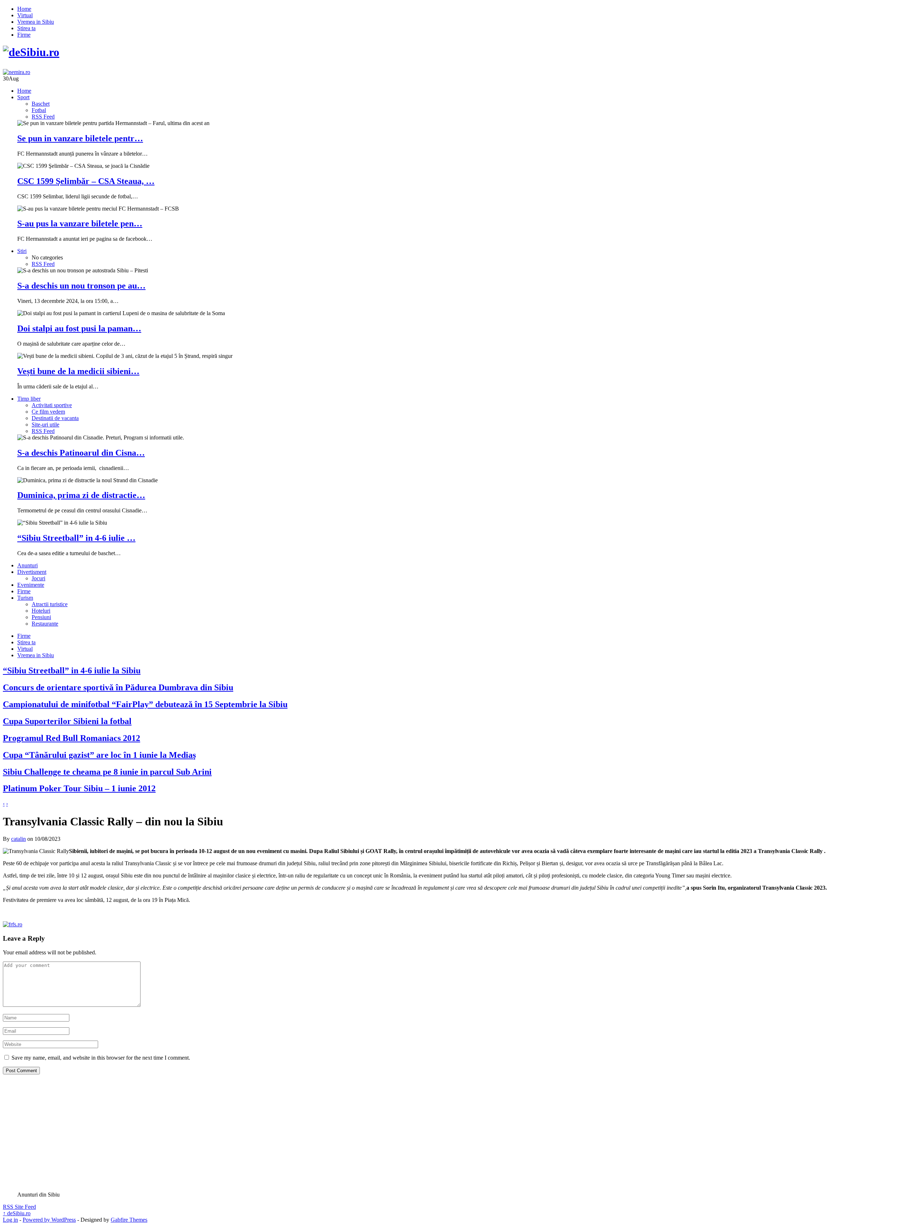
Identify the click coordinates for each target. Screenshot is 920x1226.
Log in (10, 1220)
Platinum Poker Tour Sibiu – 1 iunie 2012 (79, 788)
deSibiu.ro (17, 1213)
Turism (25, 598)
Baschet (41, 104)
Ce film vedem (48, 412)
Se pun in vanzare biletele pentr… (80, 138)
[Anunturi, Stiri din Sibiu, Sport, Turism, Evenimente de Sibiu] (31, 52)
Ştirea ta (26, 28)
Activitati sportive (52, 405)
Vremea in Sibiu (35, 22)
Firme (24, 35)
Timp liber (29, 399)
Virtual (25, 15)
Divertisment (31, 572)
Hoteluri (41, 611)
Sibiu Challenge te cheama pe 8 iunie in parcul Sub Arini (107, 771)
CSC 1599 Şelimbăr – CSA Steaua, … (86, 181)
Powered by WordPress (49, 1220)
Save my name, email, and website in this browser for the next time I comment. (101, 1058)
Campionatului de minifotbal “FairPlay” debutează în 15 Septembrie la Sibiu (145, 704)
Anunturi (27, 565)
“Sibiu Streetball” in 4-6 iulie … (76, 538)
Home (24, 9)
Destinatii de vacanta (55, 418)
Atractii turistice (50, 604)
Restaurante (45, 624)
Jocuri (38, 578)
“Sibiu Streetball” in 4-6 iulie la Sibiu (72, 670)
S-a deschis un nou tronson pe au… (81, 285)
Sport (23, 97)
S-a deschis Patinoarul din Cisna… (81, 452)
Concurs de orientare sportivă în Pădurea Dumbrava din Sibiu (118, 687)
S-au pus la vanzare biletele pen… (79, 223)
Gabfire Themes (129, 1220)
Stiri (22, 251)
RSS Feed (43, 117)
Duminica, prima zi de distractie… (81, 495)
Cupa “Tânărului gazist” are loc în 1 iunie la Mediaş (99, 755)
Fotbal (39, 110)
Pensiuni (41, 617)
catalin (18, 839)
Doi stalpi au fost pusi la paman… (79, 328)
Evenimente (30, 585)
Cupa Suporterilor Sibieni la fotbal (67, 721)
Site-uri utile (45, 424)
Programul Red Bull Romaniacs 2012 (71, 738)
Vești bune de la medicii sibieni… (78, 371)
